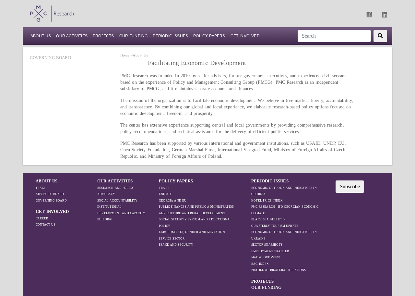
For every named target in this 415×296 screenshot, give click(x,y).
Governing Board (50, 57)
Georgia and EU (172, 200)
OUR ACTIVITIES (115, 181)
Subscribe (350, 186)
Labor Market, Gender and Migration (192, 232)
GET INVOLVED (52, 211)
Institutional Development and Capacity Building (121, 213)
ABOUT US (40, 36)
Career (42, 218)
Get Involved (245, 36)
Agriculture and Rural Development (192, 213)
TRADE (164, 188)
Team (40, 188)
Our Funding (133, 36)
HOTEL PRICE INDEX (267, 200)
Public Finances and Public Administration (196, 206)
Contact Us (45, 224)
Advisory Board (50, 194)
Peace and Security (176, 244)
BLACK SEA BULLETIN (268, 219)
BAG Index (260, 263)
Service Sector (172, 238)
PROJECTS (103, 36)
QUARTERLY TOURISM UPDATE (274, 226)
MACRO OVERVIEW (265, 257)
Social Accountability (117, 200)
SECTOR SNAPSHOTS (266, 244)
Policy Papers (209, 36)
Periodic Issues (170, 36)
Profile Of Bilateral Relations (278, 270)
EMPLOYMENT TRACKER (270, 251)
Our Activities (72, 36)
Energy (165, 194)
